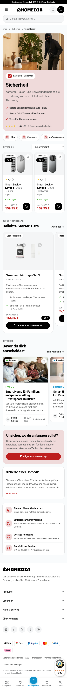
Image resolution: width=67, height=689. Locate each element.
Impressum (37, 658)
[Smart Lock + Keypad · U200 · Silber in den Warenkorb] (26, 206)
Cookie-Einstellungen (12, 664)
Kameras (32, 137)
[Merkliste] (53, 9)
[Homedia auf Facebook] (14, 629)
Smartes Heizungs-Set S (23, 275)
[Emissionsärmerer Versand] (33, 523)
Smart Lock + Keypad (13, 188)
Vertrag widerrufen (52, 658)
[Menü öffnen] (6, 9)
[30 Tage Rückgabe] (33, 536)
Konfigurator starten (31, 456)
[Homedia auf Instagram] (6, 629)
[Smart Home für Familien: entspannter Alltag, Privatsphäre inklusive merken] (44, 361)
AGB (27, 658)
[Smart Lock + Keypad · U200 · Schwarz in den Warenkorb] (58, 206)
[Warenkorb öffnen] (60, 9)
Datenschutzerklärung (13, 658)
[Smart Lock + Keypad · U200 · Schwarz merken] (59, 157)
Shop (5, 29)
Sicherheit (16, 29)
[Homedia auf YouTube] (38, 629)
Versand (49, 670)
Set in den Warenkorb (30, 325)
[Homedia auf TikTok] (30, 629)
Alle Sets (56, 226)
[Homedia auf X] (22, 629)
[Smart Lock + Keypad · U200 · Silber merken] (28, 157)
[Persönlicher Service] (33, 548)
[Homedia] (29, 9)
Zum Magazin (54, 351)
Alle (13, 137)
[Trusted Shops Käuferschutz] (33, 510)
